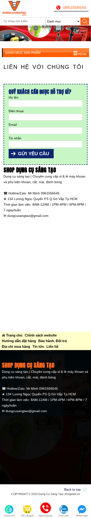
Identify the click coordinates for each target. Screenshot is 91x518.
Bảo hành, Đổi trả (52, 341)
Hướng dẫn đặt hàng (19, 341)
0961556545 (74, 7)
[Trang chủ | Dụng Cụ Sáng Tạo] (17, 8)
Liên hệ (52, 346)
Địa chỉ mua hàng (16, 346)
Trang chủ (14, 335)
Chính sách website (41, 335)
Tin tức (38, 346)
